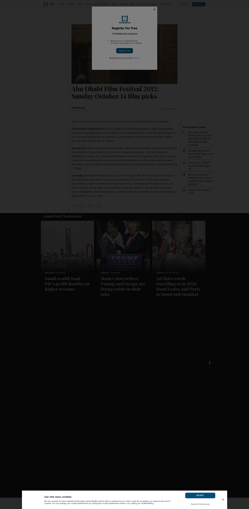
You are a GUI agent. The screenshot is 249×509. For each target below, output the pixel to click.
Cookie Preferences (200, 504)
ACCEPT (200, 495)
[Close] (223, 499)
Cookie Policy (147, 503)
